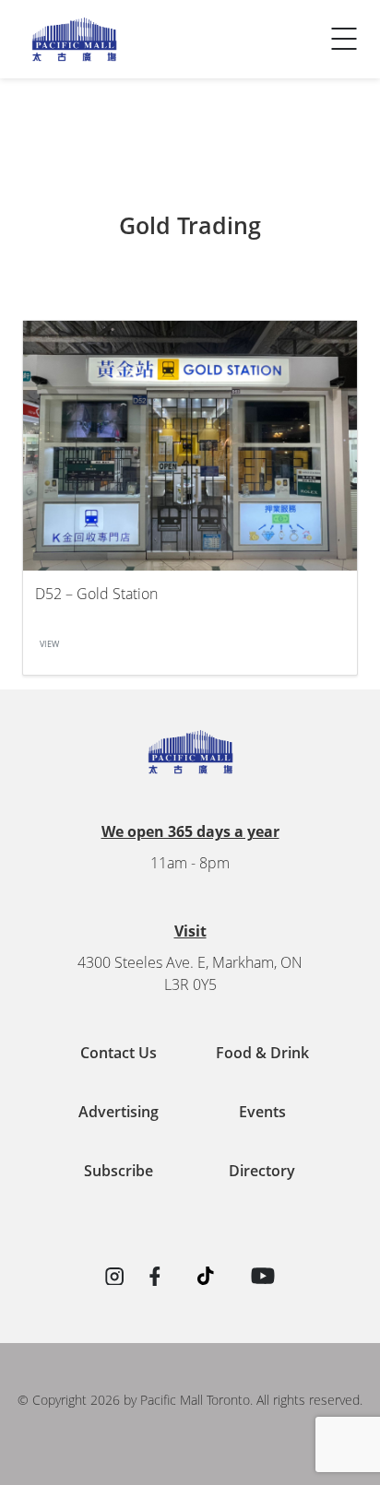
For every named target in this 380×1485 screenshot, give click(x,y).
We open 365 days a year (190, 831)
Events (262, 1112)
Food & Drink (262, 1053)
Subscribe (118, 1171)
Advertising (118, 1112)
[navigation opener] (344, 39)
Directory (262, 1171)
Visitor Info (63, 23)
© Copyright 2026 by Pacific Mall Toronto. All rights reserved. (190, 1399)
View (49, 644)
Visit (190, 931)
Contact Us (63, 60)
